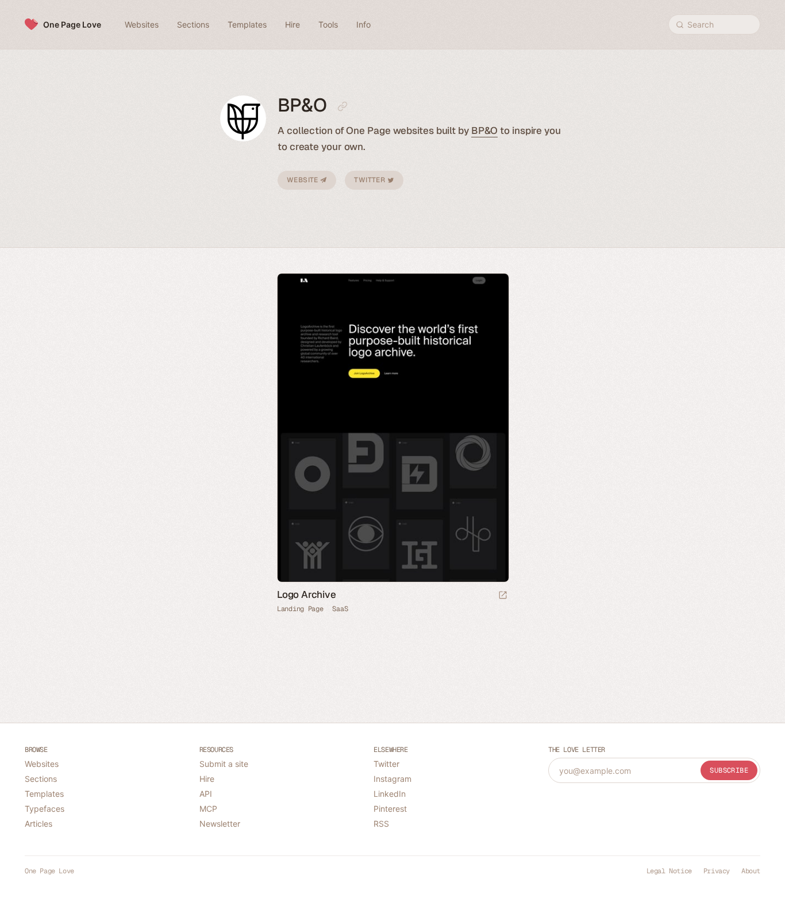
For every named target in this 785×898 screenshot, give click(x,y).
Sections (41, 779)
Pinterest (390, 808)
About (750, 871)
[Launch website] (503, 596)
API (205, 794)
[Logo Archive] (392, 427)
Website (303, 180)
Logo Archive (306, 594)
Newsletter (219, 823)
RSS (381, 823)
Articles (38, 823)
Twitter (370, 180)
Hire (206, 779)
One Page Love (72, 24)
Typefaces (44, 808)
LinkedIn (390, 794)
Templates (44, 794)
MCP (208, 808)
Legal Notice (669, 871)
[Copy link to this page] (342, 106)
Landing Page (300, 608)
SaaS (340, 608)
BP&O (484, 130)
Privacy (716, 871)
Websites (42, 764)
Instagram (392, 779)
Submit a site (223, 764)
